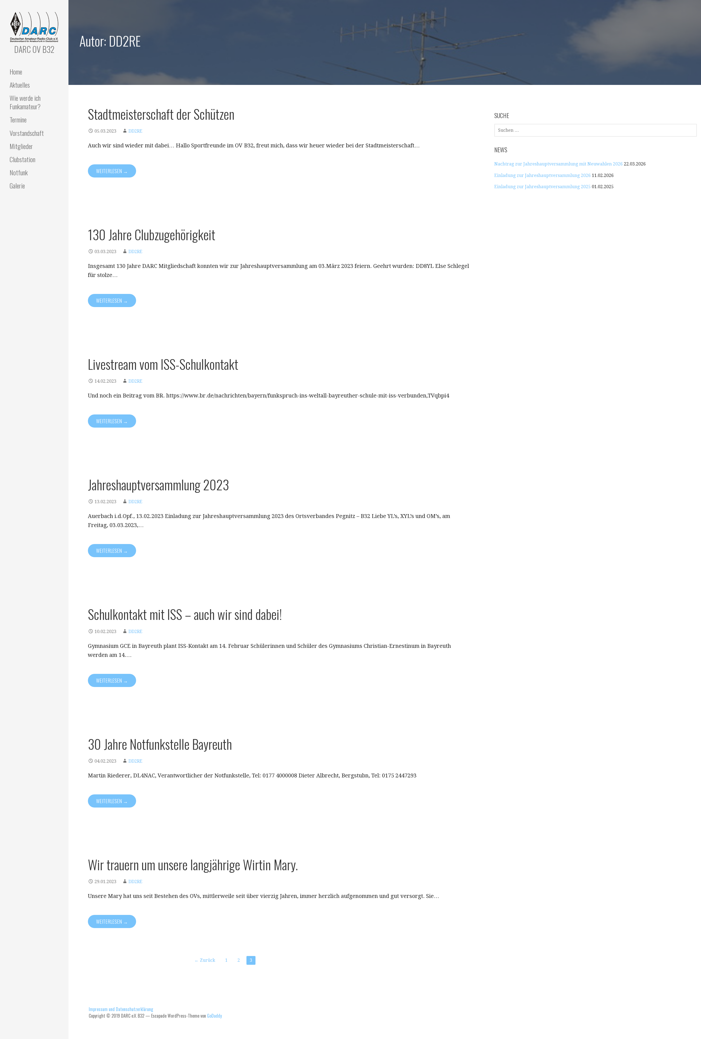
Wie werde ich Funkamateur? (25, 102)
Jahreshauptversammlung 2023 (158, 484)
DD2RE (135, 131)
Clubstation (22, 159)
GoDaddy (214, 1015)
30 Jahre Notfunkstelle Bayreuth (160, 744)
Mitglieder (21, 146)
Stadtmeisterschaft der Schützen (161, 114)
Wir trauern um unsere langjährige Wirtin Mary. (193, 864)
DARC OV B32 (34, 49)
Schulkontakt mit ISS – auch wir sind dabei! (185, 614)
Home (16, 71)
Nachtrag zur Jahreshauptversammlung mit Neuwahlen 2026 (558, 164)
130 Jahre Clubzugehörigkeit (151, 234)
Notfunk (19, 172)
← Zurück (204, 960)
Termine (18, 119)
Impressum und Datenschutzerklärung (121, 1009)
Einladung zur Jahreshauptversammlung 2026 (542, 175)
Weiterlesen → (112, 170)
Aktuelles (20, 85)
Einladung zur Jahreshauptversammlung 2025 (542, 186)
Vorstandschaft (27, 133)
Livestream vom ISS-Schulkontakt (163, 364)
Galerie (17, 185)
